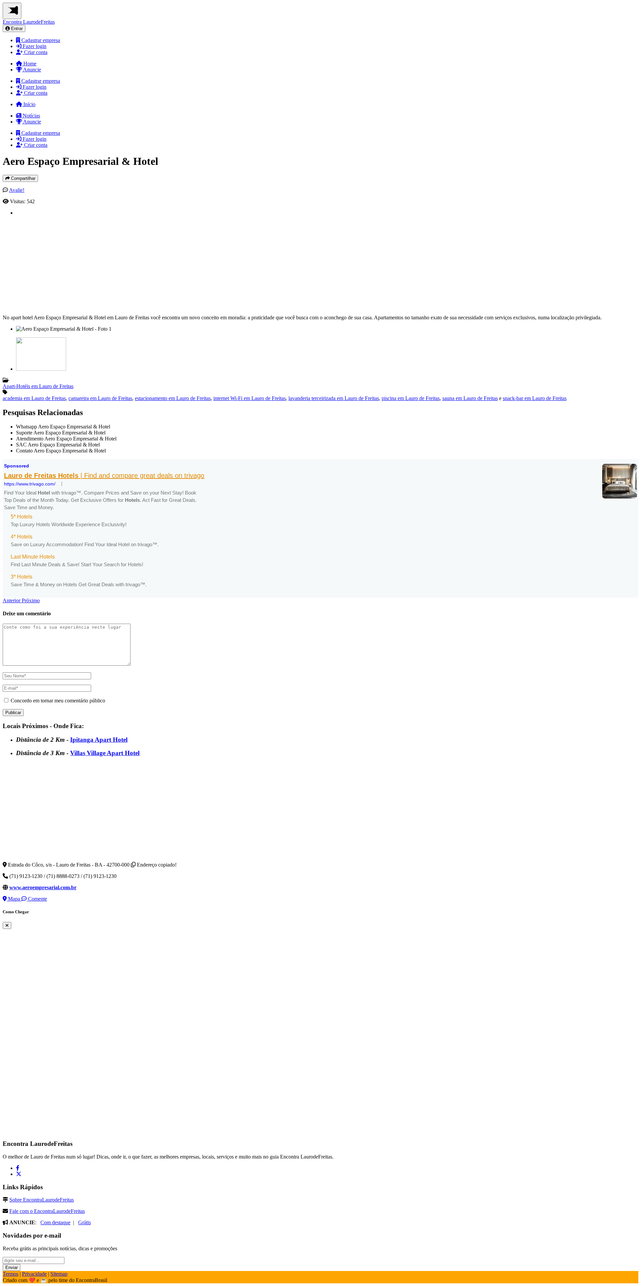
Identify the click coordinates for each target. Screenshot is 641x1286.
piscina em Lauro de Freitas (411, 398)
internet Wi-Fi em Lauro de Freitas (249, 398)
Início (28, 104)
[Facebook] (17, 1168)
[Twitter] (18, 1174)
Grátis (84, 1222)
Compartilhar (22, 178)
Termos (10, 1274)
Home (29, 63)
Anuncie (31, 69)
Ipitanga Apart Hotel (99, 739)
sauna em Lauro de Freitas (470, 398)
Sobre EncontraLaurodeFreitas (41, 1200)
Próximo (31, 600)
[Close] (7, 925)
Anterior (12, 600)
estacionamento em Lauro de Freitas (173, 398)
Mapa (14, 899)
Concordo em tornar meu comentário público (58, 700)
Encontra (29, 22)
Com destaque (55, 1222)
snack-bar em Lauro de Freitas (535, 398)
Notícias (30, 115)
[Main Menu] (12, 11)
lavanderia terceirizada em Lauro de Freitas (333, 398)
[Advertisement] (216, 262)
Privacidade (34, 1274)
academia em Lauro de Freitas (34, 398)
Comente (37, 899)
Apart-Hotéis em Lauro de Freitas (38, 386)
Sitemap (58, 1274)
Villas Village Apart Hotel (105, 752)
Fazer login (33, 46)
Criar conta (35, 52)
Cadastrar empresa (40, 40)
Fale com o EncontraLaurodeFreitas (47, 1211)
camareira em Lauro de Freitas (100, 398)
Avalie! (16, 190)
